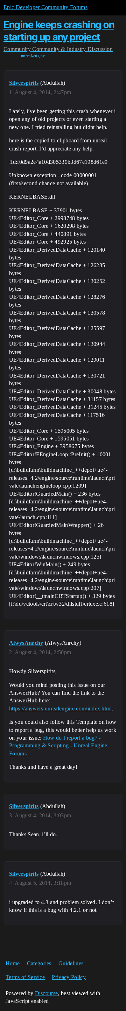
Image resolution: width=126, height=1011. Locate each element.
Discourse (46, 993)
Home (13, 963)
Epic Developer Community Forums (46, 7)
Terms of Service (25, 977)
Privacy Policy (68, 977)
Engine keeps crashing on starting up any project (59, 31)
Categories (39, 963)
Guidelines (70, 963)
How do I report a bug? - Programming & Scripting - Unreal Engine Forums (58, 745)
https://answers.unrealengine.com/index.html (60, 708)
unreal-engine (33, 55)
